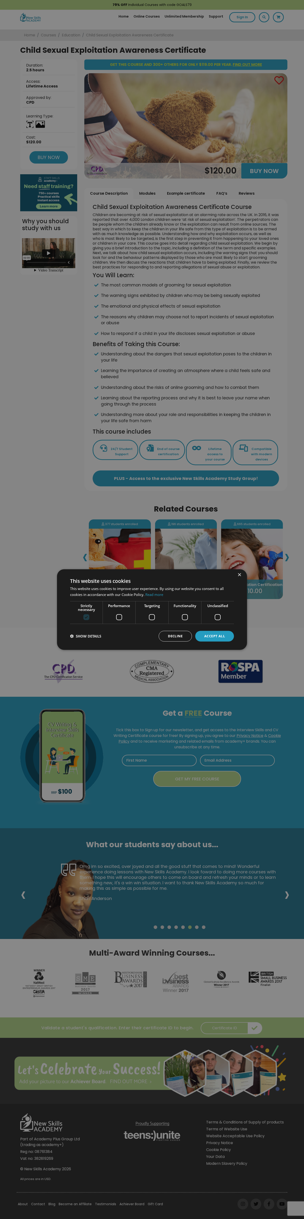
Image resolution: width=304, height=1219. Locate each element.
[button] (85, 636)
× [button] (239, 575)
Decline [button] (175, 636)
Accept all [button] (214, 636)
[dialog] (152, 609)
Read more (154, 594)
